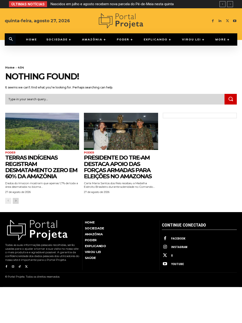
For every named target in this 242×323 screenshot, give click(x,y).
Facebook (178, 238)
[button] (11, 39)
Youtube (177, 264)
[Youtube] (234, 20)
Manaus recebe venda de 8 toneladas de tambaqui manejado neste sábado (113, 4)
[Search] (231, 99)
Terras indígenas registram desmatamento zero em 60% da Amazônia (41, 167)
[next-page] (16, 201)
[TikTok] (19, 267)
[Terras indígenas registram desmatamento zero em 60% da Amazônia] (42, 131)
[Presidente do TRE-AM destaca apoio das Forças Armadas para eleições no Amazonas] (121, 131)
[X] (227, 20)
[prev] (222, 4)
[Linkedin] (220, 20)
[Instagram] (13, 267)
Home (10, 67)
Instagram (179, 247)
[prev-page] (8, 201)
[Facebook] (212, 20)
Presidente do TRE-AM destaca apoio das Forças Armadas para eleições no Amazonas (117, 167)
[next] (230, 4)
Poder (10, 152)
